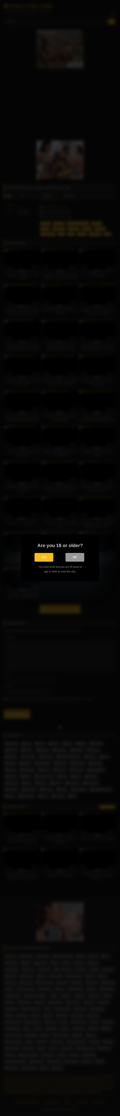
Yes (44, 557)
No (75, 557)
